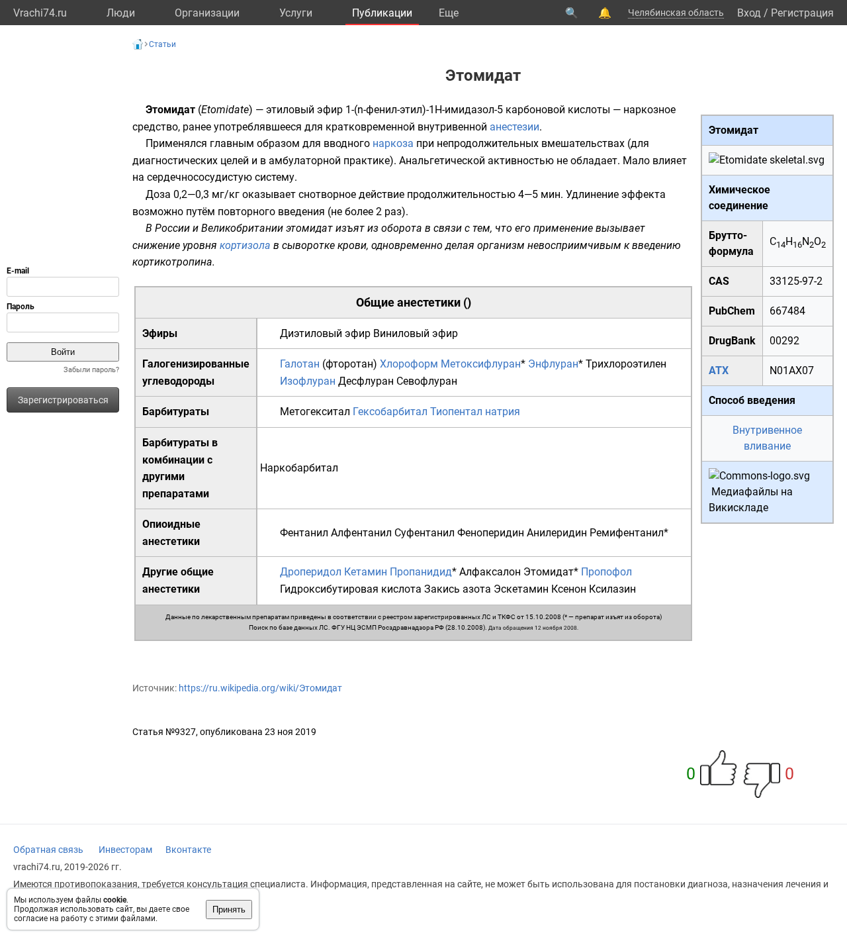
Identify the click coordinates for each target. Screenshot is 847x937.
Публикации (382, 13)
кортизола (245, 245)
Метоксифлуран (481, 364)
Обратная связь (48, 849)
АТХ (719, 370)
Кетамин (365, 572)
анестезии (514, 127)
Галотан (300, 364)
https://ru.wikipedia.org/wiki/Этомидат (260, 688)
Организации (207, 13)
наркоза (393, 143)
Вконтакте (188, 849)
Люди (121, 13)
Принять (228, 909)
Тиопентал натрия (475, 411)
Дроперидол (310, 572)
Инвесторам (125, 849)
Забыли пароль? (91, 370)
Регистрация (802, 13)
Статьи (162, 44)
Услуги (295, 13)
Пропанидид (421, 572)
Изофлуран (307, 381)
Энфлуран (553, 364)
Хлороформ (409, 364)
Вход (749, 13)
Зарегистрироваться (63, 400)
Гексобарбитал (390, 411)
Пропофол (606, 572)
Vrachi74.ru (40, 13)
